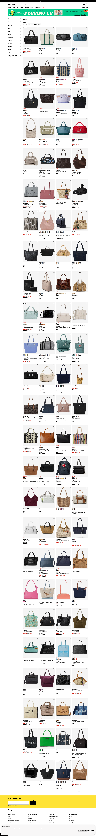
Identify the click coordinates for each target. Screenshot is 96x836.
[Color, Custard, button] (31, 201)
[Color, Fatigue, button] (58, 49)
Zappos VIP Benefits (12, 824)
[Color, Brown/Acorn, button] (75, 509)
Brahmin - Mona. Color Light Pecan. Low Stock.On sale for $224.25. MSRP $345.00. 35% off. (63, 501)
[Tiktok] (12, 810)
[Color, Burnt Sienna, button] (26, 140)
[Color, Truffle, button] (42, 324)
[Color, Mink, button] (64, 386)
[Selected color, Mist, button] (40, 570)
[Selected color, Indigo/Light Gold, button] (57, 386)
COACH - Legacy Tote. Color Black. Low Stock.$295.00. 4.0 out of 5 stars (31, 255)
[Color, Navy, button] (47, 355)
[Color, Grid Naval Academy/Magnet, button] (58, 782)
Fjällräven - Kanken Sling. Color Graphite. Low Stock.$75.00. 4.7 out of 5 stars (63, 470)
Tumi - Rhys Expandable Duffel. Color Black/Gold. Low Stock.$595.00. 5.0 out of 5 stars (47, 470)
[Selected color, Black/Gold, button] (57, 447)
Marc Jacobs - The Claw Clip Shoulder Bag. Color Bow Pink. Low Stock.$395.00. (31, 593)
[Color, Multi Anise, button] (60, 294)
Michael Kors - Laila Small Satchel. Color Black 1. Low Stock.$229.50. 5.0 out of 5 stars (47, 621)
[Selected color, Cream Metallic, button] (24, 324)
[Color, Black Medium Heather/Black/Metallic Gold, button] (78, 140)
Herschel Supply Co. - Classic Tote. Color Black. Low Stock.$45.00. (80, 409)
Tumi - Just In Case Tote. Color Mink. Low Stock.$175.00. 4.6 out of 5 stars (47, 71)
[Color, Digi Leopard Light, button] (75, 417)
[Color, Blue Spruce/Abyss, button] (64, 110)
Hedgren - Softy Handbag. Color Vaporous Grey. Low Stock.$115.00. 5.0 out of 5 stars (47, 501)
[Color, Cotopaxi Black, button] (75, 49)
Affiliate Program (52, 818)
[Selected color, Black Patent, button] (24, 782)
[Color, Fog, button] (78, 355)
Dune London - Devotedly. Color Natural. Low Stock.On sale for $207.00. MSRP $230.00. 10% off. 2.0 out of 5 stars (80, 224)
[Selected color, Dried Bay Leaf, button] (40, 140)
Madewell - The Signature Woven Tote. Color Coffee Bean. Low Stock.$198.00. (63, 162)
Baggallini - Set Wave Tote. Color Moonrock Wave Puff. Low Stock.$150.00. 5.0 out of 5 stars (47, 285)
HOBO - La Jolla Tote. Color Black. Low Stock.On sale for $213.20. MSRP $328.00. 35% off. (31, 102)
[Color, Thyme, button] (42, 570)
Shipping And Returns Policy (34, 822)
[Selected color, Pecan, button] (57, 294)
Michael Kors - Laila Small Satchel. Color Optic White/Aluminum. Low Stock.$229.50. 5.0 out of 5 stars (31, 531)
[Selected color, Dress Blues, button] (73, 540)
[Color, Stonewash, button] (60, 79)
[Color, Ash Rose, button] (42, 355)
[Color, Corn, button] (62, 478)
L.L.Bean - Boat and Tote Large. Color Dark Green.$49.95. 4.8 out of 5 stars (47, 41)
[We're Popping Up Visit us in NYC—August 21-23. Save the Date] (48, 12)
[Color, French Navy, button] (75, 478)
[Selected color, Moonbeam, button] (57, 110)
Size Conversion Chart (53, 816)
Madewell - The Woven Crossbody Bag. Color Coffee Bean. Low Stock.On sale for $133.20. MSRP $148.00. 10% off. (47, 102)
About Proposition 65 (32, 824)
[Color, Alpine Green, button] (60, 386)
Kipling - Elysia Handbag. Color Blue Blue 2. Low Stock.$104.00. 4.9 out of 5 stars (47, 409)
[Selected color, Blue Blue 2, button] (40, 417)
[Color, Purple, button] (62, 79)
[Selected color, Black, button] (24, 110)
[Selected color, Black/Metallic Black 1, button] (40, 170)
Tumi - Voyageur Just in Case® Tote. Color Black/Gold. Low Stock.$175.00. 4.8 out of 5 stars (63, 439)
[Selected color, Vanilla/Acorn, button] (73, 509)
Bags (30, 24)
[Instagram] (8, 810)
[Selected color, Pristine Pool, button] (57, 659)
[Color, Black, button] (58, 79)
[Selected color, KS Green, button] (40, 750)
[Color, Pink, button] (65, 79)
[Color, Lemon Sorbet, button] (26, 355)
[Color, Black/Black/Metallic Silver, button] (44, 170)
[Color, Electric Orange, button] (27, 201)
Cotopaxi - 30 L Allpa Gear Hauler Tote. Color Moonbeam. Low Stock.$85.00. (63, 102)
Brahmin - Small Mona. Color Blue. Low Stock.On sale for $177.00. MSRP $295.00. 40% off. (63, 71)
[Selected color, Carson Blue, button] (24, 355)
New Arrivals (71, 820)
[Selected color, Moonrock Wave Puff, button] (40, 294)
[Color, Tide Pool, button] (65, 110)
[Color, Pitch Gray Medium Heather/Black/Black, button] (26, 79)
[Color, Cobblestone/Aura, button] (80, 201)
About (9, 816)
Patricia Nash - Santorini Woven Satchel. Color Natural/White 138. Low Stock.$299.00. (80, 285)
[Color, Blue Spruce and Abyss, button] (60, 49)
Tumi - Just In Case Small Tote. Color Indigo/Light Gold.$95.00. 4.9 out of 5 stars (63, 378)
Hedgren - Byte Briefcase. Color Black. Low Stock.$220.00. (31, 682)
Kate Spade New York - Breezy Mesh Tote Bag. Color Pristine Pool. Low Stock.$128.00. (63, 651)
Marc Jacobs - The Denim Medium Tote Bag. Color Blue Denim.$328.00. (80, 712)
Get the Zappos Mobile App (13, 820)
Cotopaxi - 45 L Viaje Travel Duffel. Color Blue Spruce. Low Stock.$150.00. (80, 41)
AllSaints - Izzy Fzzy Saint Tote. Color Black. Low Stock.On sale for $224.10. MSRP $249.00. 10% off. (31, 743)
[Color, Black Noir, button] (42, 417)
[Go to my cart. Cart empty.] (87, 4)
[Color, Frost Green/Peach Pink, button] (58, 478)
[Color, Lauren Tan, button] (75, 659)
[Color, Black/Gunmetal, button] (62, 386)
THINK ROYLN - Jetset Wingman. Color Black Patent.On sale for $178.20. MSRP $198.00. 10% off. (31, 774)
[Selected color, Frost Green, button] (73, 355)
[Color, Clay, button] (64, 478)
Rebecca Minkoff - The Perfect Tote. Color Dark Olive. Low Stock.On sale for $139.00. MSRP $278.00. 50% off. (80, 621)
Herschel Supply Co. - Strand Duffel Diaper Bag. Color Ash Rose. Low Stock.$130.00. (63, 409)
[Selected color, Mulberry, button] (40, 690)
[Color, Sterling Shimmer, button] (76, 478)
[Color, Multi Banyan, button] (58, 294)
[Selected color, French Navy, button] (57, 232)
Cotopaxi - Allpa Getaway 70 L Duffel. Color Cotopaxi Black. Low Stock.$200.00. (63, 41)
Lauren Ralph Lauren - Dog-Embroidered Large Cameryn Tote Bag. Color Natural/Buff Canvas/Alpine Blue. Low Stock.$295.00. (47, 593)
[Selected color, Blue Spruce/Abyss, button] (57, 140)
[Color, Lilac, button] (42, 690)
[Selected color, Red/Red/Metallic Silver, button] (73, 140)
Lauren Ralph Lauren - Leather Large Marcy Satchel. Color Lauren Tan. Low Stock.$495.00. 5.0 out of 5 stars (47, 439)
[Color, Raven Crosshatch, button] (60, 782)
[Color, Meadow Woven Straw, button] (26, 110)
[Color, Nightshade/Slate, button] (78, 201)
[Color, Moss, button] (46, 232)
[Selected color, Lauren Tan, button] (40, 447)
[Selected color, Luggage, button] (24, 478)
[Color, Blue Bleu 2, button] (42, 263)
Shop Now (57, 1)
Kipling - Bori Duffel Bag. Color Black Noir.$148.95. (47, 255)
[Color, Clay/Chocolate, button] (75, 201)
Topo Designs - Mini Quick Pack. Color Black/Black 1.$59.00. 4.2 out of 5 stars (80, 193)
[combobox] (30, 4)
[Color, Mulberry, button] (46, 570)
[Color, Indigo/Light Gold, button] (44, 79)
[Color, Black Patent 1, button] (26, 782)
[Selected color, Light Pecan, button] (57, 509)
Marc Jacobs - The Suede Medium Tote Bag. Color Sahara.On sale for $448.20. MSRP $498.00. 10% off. (63, 712)
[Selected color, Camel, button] (57, 263)
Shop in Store (83, 14)
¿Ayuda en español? (32, 820)
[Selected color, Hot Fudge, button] (73, 170)
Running (71, 822)
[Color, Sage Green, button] (27, 355)
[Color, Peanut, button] (42, 201)
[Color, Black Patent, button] (44, 386)
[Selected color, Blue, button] (57, 79)
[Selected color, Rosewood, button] (40, 201)
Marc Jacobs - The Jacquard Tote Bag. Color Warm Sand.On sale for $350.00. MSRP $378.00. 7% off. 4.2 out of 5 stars (31, 712)
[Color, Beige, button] (75, 601)
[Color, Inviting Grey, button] (44, 263)
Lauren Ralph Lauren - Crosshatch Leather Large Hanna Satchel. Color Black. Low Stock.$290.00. (80, 651)
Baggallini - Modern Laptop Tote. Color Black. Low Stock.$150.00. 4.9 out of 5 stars (80, 470)
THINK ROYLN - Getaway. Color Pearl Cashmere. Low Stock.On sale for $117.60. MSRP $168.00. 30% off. (47, 712)
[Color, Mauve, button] (42, 49)
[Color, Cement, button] (33, 201)
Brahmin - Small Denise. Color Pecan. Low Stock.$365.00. (63, 285)
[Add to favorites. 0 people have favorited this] (38, 28)
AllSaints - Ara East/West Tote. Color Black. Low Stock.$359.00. (47, 774)
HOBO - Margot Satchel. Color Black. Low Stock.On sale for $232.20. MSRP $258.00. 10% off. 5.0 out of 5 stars (63, 621)
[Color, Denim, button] (47, 232)
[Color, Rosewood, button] (42, 79)
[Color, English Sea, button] (75, 170)
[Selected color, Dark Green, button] (40, 49)
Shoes (70, 824)
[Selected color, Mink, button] (40, 79)
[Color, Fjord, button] (78, 110)
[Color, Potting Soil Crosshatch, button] (62, 782)
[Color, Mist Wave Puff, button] (42, 294)
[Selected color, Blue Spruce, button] (73, 49)
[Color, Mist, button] (64, 232)
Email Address (12, 802)
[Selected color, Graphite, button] (57, 478)
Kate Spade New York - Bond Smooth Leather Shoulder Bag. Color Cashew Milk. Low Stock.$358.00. (63, 316)
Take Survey (51, 822)
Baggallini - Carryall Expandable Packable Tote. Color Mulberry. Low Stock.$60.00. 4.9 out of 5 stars (47, 682)
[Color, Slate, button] (75, 110)
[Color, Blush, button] (64, 79)
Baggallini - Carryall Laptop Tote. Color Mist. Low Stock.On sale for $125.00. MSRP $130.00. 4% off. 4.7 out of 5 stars (47, 562)
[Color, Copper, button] (58, 720)
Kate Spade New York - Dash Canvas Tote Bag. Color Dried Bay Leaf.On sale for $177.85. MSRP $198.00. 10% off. (47, 132)
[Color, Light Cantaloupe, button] (44, 140)
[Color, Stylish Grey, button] (26, 690)
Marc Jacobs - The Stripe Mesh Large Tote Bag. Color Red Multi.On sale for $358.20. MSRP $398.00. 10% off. (80, 439)
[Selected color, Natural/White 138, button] (73, 294)
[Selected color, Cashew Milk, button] (57, 324)
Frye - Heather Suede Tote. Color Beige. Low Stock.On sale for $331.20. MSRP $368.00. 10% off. (80, 562)
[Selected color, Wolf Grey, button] (24, 201)
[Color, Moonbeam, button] (46, 355)
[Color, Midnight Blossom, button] (76, 750)
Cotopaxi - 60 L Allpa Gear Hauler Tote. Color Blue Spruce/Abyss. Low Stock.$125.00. (63, 132)
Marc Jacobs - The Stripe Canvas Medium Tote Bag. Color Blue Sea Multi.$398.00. (63, 743)
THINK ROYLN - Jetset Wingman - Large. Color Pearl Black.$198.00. (31, 562)
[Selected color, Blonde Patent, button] (40, 386)
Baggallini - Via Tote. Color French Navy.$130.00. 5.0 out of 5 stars (80, 255)
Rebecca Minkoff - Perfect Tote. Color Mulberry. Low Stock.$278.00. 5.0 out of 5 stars (31, 501)
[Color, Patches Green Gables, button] (65, 782)
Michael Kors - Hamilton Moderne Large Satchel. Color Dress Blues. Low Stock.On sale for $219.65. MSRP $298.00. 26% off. (63, 562)
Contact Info (30, 818)
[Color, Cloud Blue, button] (26, 201)
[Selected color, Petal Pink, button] (40, 232)
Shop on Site (77, 14)
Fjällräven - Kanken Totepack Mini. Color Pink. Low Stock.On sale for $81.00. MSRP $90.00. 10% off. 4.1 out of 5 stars (80, 71)
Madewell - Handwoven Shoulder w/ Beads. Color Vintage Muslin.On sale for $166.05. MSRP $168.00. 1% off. (31, 132)
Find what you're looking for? (81, 794)
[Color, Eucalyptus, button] (49, 355)
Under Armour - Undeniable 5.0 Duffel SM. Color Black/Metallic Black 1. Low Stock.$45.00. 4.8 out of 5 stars (47, 162)
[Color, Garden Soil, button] (76, 170)
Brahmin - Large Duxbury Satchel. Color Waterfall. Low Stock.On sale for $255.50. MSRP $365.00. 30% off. (31, 621)
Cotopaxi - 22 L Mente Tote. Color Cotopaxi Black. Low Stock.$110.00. (80, 102)
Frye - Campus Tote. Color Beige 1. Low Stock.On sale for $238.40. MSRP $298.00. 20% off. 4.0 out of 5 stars (80, 774)
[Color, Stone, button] (44, 232)
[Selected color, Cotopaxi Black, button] (57, 49)
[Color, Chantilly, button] (65, 294)
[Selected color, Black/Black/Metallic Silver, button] (24, 79)
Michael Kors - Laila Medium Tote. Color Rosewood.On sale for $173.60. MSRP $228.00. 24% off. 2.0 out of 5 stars (47, 193)
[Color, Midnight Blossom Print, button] (62, 232)
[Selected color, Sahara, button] (57, 720)
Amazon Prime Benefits (12, 822)
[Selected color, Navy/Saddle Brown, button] (57, 782)
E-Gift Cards (51, 824)
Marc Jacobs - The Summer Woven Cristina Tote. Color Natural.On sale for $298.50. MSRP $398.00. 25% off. (63, 531)
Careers (9, 818)
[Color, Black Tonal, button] (44, 355)
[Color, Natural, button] (42, 140)
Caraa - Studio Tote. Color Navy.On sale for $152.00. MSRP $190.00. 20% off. (80, 593)
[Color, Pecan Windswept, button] (64, 294)
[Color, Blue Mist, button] (58, 263)
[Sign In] (84, 4)
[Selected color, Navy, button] (73, 601)
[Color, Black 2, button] (42, 232)
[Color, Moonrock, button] (76, 263)
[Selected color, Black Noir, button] (40, 263)
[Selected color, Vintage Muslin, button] (24, 140)
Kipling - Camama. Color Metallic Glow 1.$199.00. (31, 162)
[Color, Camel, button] (29, 201)
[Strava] (15, 810)
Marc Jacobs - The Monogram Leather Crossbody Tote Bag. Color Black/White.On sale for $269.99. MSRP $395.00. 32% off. (31, 439)
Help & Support (85, 7)
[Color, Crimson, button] (58, 110)
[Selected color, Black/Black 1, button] (73, 201)
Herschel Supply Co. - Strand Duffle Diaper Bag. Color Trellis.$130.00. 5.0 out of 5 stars (63, 347)
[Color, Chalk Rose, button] (60, 478)
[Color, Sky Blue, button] (75, 355)
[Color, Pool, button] (58, 232)
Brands (70, 816)
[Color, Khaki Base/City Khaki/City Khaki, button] (76, 140)
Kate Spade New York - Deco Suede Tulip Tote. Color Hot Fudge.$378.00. (80, 162)
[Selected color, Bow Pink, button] (24, 601)
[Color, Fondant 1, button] (49, 232)
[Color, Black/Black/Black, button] (47, 170)
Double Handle (36, 24)
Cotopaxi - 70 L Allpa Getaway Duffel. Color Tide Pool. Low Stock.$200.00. (31, 651)
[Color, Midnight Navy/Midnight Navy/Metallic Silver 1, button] (82, 140)
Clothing (71, 818)
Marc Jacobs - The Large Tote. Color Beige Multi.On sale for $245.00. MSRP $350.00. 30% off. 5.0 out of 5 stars (31, 224)
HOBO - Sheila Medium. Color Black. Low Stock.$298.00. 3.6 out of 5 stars (47, 316)
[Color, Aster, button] (76, 49)
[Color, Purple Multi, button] (75, 447)
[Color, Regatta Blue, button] (44, 49)
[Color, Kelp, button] (26, 324)
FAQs (29, 816)
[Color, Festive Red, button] (76, 659)
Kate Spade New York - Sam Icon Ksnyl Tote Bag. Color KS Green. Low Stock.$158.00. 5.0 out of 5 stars (47, 743)
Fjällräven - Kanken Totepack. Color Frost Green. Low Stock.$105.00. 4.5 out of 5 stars (80, 347)
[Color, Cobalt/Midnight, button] (76, 201)
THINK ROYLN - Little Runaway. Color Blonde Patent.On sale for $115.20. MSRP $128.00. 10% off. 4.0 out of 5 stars (47, 378)
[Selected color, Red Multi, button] (73, 447)
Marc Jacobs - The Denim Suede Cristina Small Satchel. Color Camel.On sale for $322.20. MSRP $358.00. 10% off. (63, 255)
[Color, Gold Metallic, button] (78, 263)
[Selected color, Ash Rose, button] (57, 417)
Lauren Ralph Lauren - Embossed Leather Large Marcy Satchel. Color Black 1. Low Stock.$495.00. (63, 682)
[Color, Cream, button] (76, 110)
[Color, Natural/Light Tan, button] (75, 294)
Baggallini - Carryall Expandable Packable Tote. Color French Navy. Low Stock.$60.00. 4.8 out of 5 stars (63, 224)
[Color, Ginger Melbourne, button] (62, 294)
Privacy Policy (39, 828)
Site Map (50, 820)
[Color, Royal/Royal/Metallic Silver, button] (75, 140)
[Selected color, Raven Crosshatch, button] (40, 355)
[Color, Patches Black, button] (64, 782)
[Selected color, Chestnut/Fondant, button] (40, 540)
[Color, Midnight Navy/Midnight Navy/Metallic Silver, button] (49, 170)
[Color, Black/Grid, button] (82, 201)
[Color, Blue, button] (64, 509)
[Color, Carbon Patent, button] (42, 386)
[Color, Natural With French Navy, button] (75, 263)
